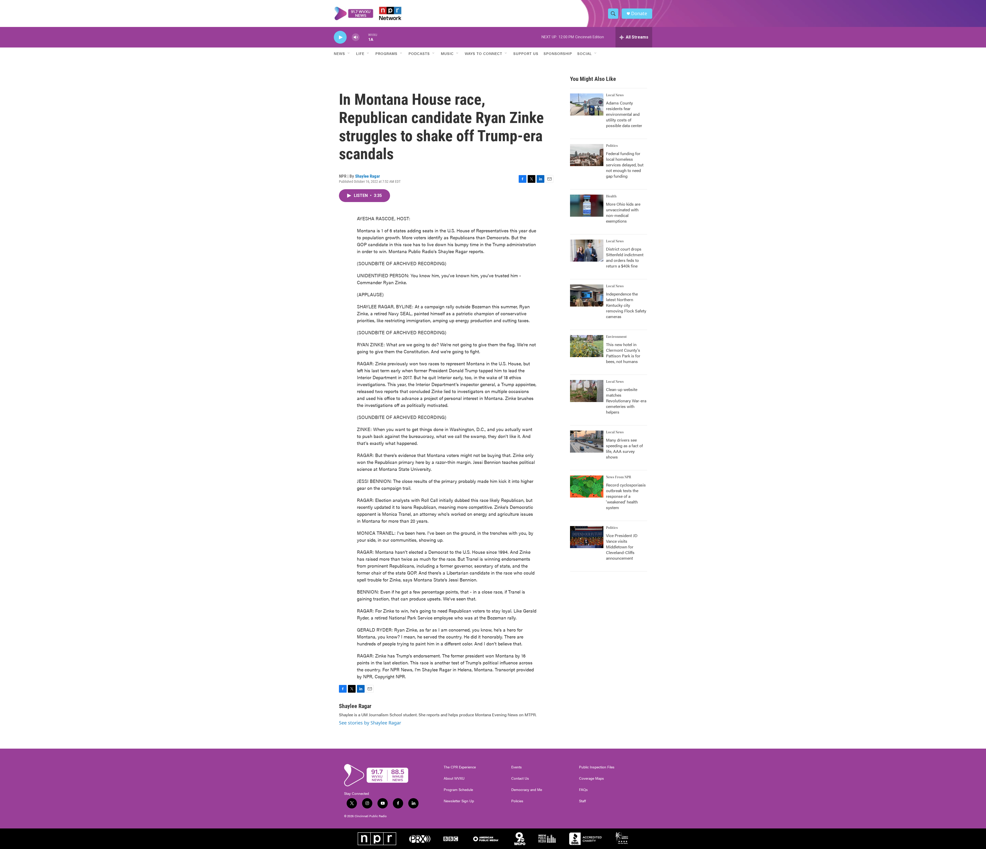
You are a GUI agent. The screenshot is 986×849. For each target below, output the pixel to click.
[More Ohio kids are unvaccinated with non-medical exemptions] (586, 206)
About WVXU (454, 778)
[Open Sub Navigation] (349, 53)
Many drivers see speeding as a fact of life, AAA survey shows (624, 448)
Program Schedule (458, 790)
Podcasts (419, 53)
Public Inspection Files (596, 767)
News (339, 53)
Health (611, 196)
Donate (639, 13)
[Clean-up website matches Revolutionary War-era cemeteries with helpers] (586, 391)
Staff (582, 801)
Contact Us (520, 778)
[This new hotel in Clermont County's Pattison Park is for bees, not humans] (586, 346)
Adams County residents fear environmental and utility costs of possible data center (624, 114)
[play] (340, 37)
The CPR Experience (460, 767)
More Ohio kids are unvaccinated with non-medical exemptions (623, 212)
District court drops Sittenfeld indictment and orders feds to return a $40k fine (624, 257)
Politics (612, 146)
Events (516, 767)
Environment (616, 337)
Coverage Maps (591, 778)
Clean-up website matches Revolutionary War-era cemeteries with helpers (626, 400)
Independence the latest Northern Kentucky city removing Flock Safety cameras (626, 305)
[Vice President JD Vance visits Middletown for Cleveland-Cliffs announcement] (586, 537)
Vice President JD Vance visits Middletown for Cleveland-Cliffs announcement (622, 546)
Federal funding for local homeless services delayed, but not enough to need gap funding (624, 164)
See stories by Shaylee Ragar (370, 723)
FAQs (583, 790)
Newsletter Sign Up (459, 801)
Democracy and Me (526, 790)
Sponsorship (558, 53)
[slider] (364, 37)
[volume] (355, 37)
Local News (615, 95)
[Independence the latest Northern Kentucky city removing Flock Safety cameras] (586, 295)
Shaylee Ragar (367, 176)
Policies (517, 801)
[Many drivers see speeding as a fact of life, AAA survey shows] (586, 442)
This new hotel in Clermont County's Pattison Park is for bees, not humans (623, 352)
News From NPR (618, 477)
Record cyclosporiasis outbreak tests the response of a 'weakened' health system (626, 496)
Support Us (525, 53)
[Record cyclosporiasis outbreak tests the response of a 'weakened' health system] (586, 486)
